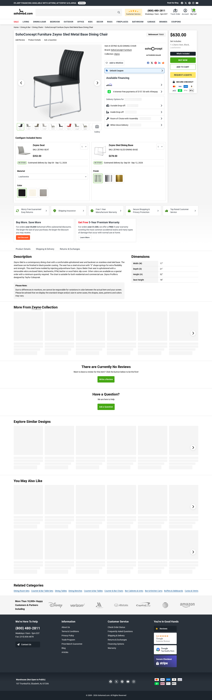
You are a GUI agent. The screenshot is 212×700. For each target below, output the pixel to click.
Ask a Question (50, 40)
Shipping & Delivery (116, 635)
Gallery (97, 132)
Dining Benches (75, 591)
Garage (151, 22)
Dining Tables (61, 591)
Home (16, 27)
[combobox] (84, 146)
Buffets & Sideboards (173, 591)
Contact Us (26, 644)
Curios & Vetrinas (192, 591)
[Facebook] (182, 3)
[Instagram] (193, 3)
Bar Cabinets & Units (134, 591)
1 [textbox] (82, 147)
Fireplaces (122, 22)
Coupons (176, 22)
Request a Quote (183, 75)
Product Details (34, 40)
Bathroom (137, 22)
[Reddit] (163, 63)
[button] (78, 12)
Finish (96, 171)
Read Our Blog (172, 3)
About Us (66, 627)
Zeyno (117, 54)
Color (19, 185)
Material (21, 171)
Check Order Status (116, 627)
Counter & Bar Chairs (113, 591)
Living (26, 22)
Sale (16, 22)
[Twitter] (185, 3)
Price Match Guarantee (72, 644)
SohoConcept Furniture (121, 50)
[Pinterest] (189, 3)
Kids (90, 22)
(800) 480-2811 (27, 628)
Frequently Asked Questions (120, 631)
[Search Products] (119, 12)
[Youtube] (197, 3)
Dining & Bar (39, 22)
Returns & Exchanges (117, 640)
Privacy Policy (68, 635)
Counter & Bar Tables (93, 591)
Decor (100, 22)
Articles (65, 652)
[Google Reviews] (165, 638)
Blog (64, 648)
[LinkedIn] (159, 63)
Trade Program (68, 640)
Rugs (109, 22)
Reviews (163, 628)
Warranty (112, 648)
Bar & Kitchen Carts (153, 591)
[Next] (193, 333)
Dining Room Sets (21, 591)
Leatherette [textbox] (23, 177)
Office (80, 22)
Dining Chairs (37, 27)
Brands (163, 22)
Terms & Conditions (70, 631)
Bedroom (55, 22)
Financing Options (116, 644)
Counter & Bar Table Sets (42, 591)
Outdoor (68, 22)
